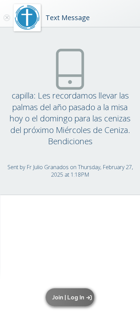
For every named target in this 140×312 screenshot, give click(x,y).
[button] (71, 297)
